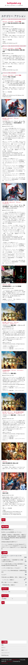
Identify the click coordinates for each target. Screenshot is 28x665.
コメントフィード (5, 652)
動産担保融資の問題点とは (7, 529)
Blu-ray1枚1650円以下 (19, 412)
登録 (2, 645)
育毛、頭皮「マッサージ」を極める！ (10, 582)
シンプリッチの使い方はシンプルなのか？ (11, 568)
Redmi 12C (3, 557)
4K (3, 202)
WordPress (4, 663)
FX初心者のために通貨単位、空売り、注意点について (13, 577)
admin (5, 26)
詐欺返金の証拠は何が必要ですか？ (9, 541)
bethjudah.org (14, 3)
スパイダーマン (6, 119)
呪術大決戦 (5, 493)
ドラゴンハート (13, 323)
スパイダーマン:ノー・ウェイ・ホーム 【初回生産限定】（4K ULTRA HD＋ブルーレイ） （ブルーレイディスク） (14, 207)
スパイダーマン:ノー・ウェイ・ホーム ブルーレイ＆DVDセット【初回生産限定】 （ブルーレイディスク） (14, 123)
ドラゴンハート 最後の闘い (10, 373)
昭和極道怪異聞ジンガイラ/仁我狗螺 (12, 286)
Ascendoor (9, 661)
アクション (5, 21)
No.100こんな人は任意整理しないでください (11, 532)
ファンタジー (11, 21)
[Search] (25, 9)
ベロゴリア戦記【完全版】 (9, 76)
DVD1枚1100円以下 (6, 370)
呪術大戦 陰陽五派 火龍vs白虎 (10, 463)
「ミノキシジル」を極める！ (8, 579)
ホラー (9, 284)
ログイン (3, 647)
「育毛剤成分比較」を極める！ (8, 584)
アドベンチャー (6, 323)
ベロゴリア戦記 (18, 21)
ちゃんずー (3, 574)
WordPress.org (4, 655)
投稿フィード (4, 650)
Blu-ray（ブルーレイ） (8, 118)
